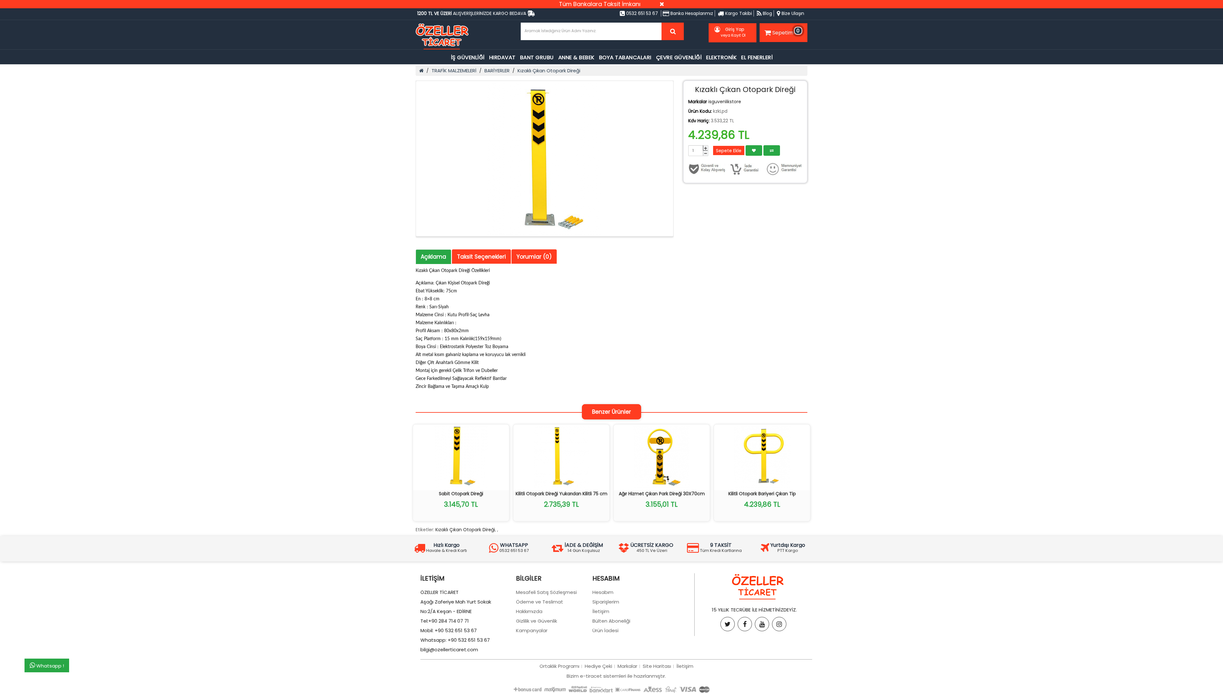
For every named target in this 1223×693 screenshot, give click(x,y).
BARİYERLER (497, 70)
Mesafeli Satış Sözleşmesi (546, 592)
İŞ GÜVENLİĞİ (468, 57)
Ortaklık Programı (559, 666)
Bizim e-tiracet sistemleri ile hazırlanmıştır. (616, 676)
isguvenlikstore (724, 101)
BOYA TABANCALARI (625, 57)
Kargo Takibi (738, 13)
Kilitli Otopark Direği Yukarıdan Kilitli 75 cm (561, 493)
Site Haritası (657, 666)
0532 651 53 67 (641, 13)
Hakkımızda (529, 611)
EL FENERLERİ (757, 57)
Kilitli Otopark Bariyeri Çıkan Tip (762, 493)
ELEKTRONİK (721, 57)
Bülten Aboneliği (611, 621)
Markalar (627, 666)
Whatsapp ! (49, 665)
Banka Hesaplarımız (691, 13)
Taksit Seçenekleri (481, 257)
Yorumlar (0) (534, 257)
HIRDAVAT (502, 57)
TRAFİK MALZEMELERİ (454, 70)
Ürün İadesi (605, 630)
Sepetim (786, 31)
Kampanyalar (531, 630)
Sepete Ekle (728, 150)
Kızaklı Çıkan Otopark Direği (549, 70)
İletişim (600, 611)
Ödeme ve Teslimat (539, 601)
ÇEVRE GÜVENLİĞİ (679, 57)
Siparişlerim (605, 601)
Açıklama (433, 257)
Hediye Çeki (598, 666)
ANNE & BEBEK (576, 57)
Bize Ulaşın (792, 13)
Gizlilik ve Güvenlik (536, 621)
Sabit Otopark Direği (461, 493)
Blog (767, 13)
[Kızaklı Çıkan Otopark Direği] (545, 159)
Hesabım (602, 592)
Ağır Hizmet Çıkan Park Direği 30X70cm (662, 493)
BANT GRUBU (537, 57)
